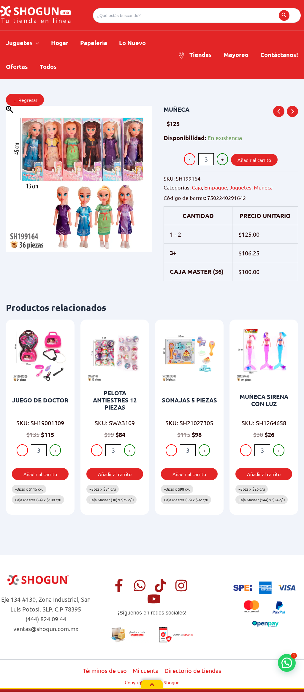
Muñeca (263, 187)
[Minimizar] (152, 684)
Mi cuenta (146, 670)
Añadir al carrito (254, 160)
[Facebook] (119, 585)
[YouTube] (154, 599)
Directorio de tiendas (192, 670)
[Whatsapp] (139, 585)
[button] (36, 43)
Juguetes (240, 187)
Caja (197, 187)
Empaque (215, 187)
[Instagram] (181, 585)
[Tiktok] (160, 585)
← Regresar (24, 100)
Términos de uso (105, 670)
